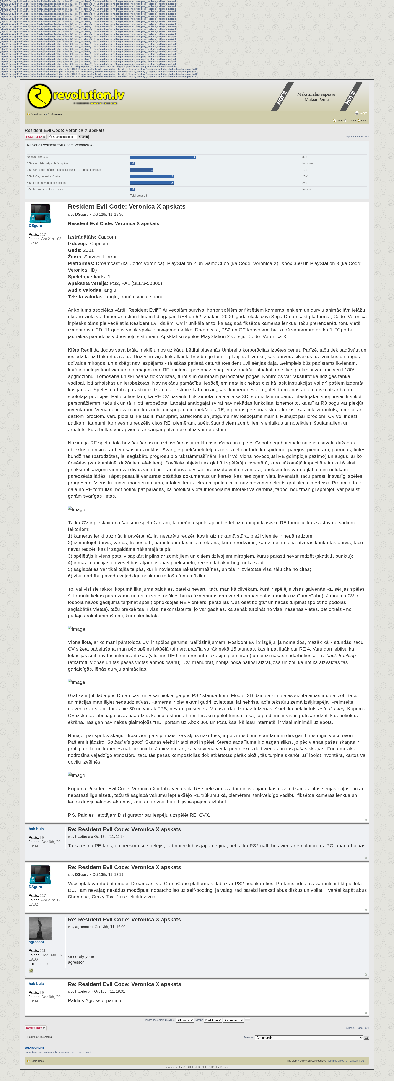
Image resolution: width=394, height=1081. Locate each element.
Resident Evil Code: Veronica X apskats (65, 130)
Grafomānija (55, 114)
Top (366, 820)
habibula (36, 829)
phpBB (181, 1067)
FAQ (339, 120)
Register (351, 120)
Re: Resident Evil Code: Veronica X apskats (124, 829)
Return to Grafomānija (39, 1037)
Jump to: (248, 1037)
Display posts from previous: (160, 1019)
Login (364, 120)
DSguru (35, 226)
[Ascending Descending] (236, 1019)
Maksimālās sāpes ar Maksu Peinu (316, 97)
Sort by (199, 1019)
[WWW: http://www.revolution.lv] (31, 970)
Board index (38, 114)
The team (292, 1060)
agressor (36, 942)
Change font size (363, 113)
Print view (356, 113)
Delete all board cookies (313, 1060)
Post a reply (31, 135)
